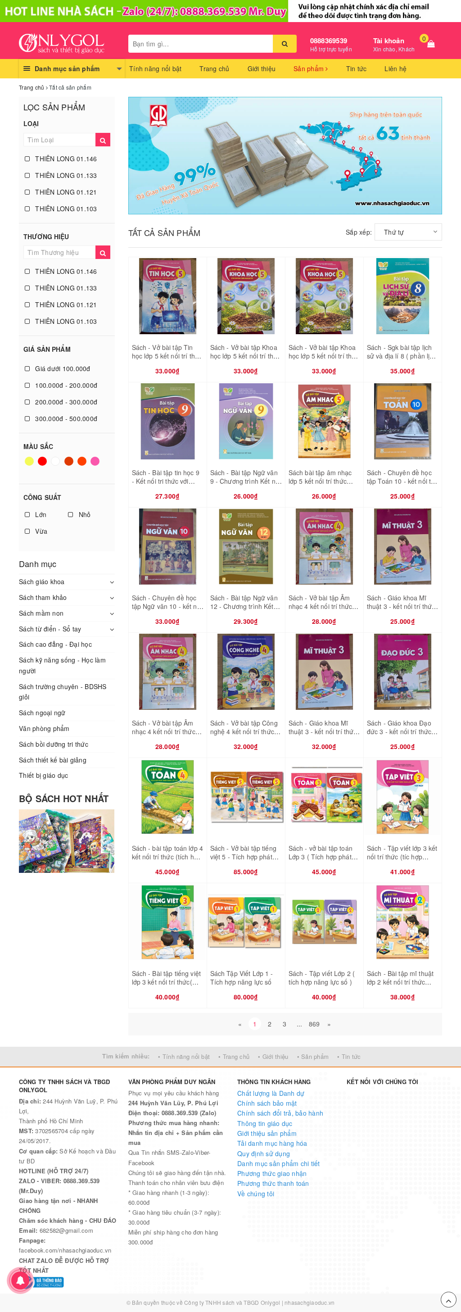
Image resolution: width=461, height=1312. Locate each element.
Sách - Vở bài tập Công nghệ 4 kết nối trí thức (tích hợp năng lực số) (244, 731)
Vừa (40, 531)
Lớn (39, 514)
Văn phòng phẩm (44, 728)
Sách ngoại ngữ (42, 712)
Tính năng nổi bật (155, 68)
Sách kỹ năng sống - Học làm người (62, 665)
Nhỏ (83, 514)
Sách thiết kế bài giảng (52, 759)
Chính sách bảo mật (267, 1103)
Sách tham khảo (43, 597)
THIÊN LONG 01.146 (65, 158)
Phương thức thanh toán (273, 1183)
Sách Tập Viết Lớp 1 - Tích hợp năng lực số (241, 978)
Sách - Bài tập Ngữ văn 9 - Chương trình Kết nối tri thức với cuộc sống (245, 481)
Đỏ (43, 465)
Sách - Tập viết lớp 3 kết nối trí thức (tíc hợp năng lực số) (402, 857)
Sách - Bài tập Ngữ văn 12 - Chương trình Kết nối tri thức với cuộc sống (244, 611)
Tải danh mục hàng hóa (272, 1143)
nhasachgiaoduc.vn (309, 1302)
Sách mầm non (41, 612)
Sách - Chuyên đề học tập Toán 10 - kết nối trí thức (401, 481)
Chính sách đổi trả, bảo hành (280, 1112)
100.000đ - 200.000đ (65, 385)
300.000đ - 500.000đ (65, 418)
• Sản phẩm (313, 1056)
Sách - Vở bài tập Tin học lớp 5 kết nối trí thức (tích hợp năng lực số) (167, 356)
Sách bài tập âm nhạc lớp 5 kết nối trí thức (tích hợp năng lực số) (321, 481)
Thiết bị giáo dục (43, 775)
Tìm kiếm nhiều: (125, 1056)
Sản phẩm (309, 68)
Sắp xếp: (359, 231)
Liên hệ (395, 68)
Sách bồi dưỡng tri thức (53, 744)
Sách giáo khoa (42, 581)
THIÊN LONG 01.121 (65, 191)
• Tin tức (349, 1056)
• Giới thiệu (273, 1056)
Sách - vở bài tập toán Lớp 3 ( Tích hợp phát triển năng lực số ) (321, 857)
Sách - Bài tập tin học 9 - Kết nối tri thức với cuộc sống (165, 481)
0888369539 (329, 40)
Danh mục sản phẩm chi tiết (278, 1163)
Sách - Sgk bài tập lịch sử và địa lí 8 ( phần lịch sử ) (402, 356)
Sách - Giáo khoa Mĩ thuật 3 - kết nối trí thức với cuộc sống (401, 606)
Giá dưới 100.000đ (61, 368)
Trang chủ (214, 68)
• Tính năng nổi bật (184, 1056)
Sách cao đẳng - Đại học (55, 644)
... (300, 1023)
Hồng (95, 465)
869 (314, 1023)
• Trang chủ (233, 1056)
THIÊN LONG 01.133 (65, 175)
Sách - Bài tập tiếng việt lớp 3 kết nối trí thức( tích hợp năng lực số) (166, 982)
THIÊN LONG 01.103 (65, 208)
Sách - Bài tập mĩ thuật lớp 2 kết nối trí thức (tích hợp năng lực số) (400, 982)
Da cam (83, 465)
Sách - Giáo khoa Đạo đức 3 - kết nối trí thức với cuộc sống (399, 731)
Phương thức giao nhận (272, 1173)
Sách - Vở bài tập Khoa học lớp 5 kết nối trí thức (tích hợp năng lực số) (245, 356)
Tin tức (356, 68)
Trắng (56, 465)
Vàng (29, 465)
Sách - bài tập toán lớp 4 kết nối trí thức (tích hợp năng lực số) (167, 857)
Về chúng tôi (255, 1193)
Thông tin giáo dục (265, 1123)
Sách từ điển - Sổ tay (50, 628)
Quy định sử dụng (263, 1153)
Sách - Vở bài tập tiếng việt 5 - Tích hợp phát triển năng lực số (243, 857)
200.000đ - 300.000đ (65, 401)
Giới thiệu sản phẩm (267, 1133)
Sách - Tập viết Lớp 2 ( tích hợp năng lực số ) (322, 978)
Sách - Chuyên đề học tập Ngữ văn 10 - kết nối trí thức (167, 606)
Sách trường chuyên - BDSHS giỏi (63, 692)
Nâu (69, 465)
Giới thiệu (262, 68)
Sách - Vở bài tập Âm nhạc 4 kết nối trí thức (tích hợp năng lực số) (321, 606)
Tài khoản (388, 40)
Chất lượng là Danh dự (270, 1093)
